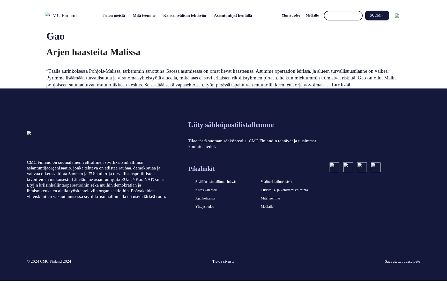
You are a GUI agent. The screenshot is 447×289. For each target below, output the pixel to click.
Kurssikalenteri (206, 190)
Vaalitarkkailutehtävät (276, 182)
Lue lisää (341, 84)
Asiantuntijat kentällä (233, 15)
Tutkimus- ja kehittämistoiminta (284, 190)
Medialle (312, 15)
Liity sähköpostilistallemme (231, 125)
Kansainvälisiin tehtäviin (184, 15)
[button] (377, 15)
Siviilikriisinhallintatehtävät (215, 182)
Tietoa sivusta (223, 261)
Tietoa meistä (113, 15)
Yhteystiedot (291, 15)
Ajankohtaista (205, 198)
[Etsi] (358, 15)
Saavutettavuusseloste (402, 261)
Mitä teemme (144, 15)
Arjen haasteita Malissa (93, 52)
